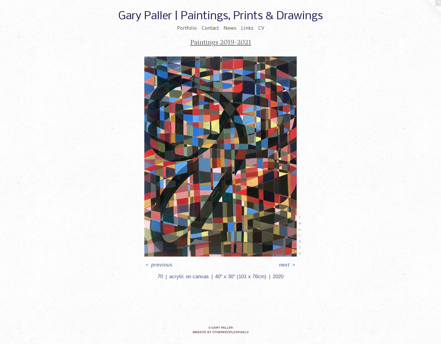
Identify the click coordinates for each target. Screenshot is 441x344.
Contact (210, 28)
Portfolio (187, 28)
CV (261, 28)
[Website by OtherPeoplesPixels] (429, 12)
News (230, 28)
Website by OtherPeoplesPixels (221, 332)
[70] (220, 156)
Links (247, 28)
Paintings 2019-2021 (220, 42)
